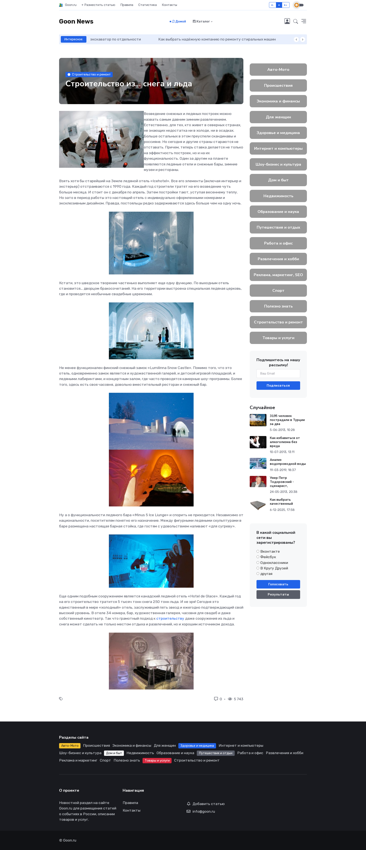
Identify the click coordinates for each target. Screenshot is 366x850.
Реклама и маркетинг (78, 760)
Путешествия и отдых (278, 227)
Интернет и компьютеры (278, 148)
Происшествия (278, 85)
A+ (285, 5)
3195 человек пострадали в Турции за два (287, 420)
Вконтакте (270, 551)
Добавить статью (209, 804)
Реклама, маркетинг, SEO (278, 275)
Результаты (278, 594)
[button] (296, 21)
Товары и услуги (278, 338)
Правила (126, 5)
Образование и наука (278, 211)
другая (266, 574)
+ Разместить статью (98, 5)
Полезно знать (278, 306)
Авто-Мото (278, 69)
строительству (170, 618)
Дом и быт (278, 180)
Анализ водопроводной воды (288, 462)
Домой (180, 21)
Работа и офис (278, 243)
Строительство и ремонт (91, 74)
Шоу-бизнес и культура (278, 164)
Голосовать (278, 584)
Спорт (278, 290)
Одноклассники (274, 563)
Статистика (147, 5)
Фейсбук (268, 557)
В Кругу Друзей (274, 568)
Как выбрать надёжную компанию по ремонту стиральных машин (148, 39)
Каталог (203, 21)
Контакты (169, 5)
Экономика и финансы (278, 101)
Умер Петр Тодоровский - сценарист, (282, 482)
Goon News (76, 21)
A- (272, 5)
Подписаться (278, 385)
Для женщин (278, 117)
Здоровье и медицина (278, 133)
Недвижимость (278, 196)
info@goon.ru (204, 811)
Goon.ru (69, 5)
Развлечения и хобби (278, 259)
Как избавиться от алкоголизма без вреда (285, 442)
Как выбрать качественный (281, 502)
